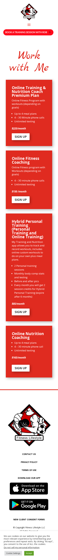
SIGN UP (21, 137)
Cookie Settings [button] (13, 553)
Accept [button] (29, 553)
